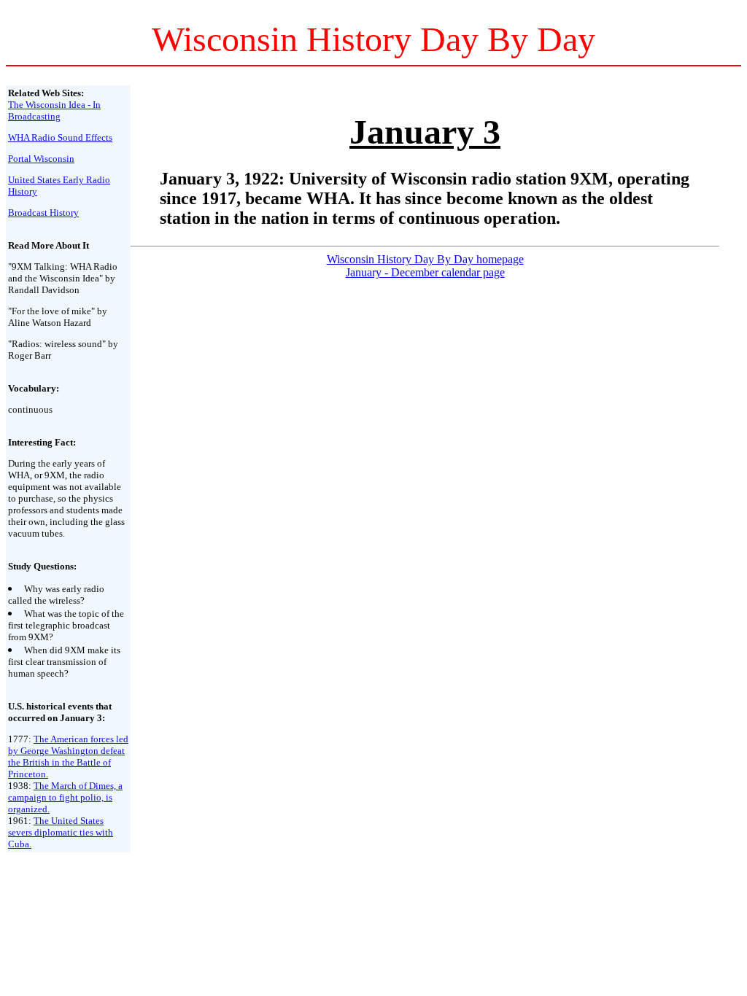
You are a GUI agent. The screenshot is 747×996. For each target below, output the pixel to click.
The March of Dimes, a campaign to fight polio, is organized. (65, 797)
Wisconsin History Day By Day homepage (425, 259)
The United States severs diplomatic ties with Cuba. (60, 832)
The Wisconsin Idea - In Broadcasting (54, 110)
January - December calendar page (425, 272)
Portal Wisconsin (41, 158)
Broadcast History (43, 212)
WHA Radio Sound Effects (60, 137)
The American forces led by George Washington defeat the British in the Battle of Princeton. (68, 756)
